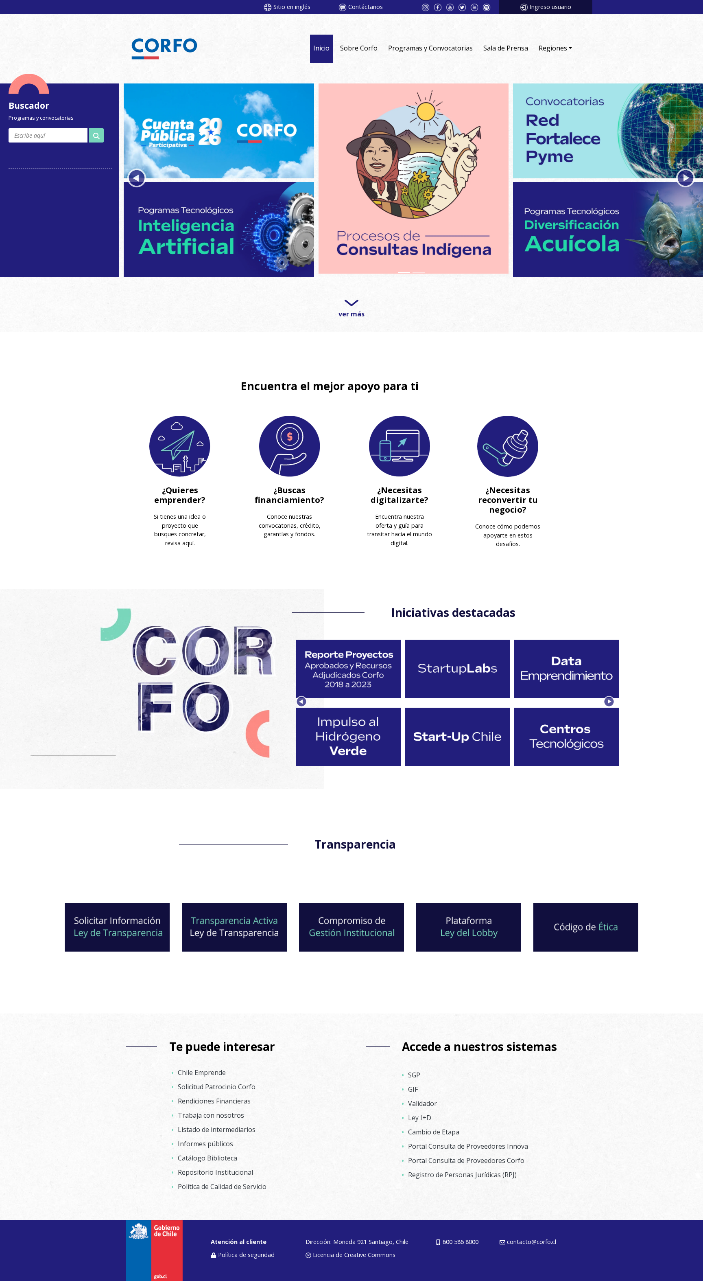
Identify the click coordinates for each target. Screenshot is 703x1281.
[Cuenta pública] (219, 130)
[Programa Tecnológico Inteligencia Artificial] (219, 227)
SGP (414, 1074)
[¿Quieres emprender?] (179, 446)
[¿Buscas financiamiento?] (289, 446)
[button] (136, 178)
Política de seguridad (246, 1255)
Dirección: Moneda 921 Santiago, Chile (357, 1242)
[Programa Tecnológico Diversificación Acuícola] (608, 227)
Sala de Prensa (505, 48)
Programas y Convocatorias (430, 48)
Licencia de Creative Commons (354, 1255)
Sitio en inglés (291, 7)
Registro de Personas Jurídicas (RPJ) (462, 1174)
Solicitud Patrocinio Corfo (216, 1086)
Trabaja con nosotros (211, 1115)
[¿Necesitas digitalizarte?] (399, 446)
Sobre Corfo (359, 48)
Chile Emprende (202, 1072)
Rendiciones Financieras (214, 1101)
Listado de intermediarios (216, 1129)
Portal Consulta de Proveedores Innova (468, 1146)
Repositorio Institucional (215, 1172)
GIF (413, 1089)
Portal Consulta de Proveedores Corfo (466, 1160)
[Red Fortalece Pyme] (608, 130)
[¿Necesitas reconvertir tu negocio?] (507, 446)
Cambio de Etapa (433, 1131)
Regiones (553, 48)
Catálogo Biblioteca (207, 1158)
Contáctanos (365, 7)
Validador (422, 1103)
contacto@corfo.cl (531, 1242)
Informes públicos (205, 1143)
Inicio (321, 48)
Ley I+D (419, 1117)
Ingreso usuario (550, 7)
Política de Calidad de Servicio (222, 1186)
